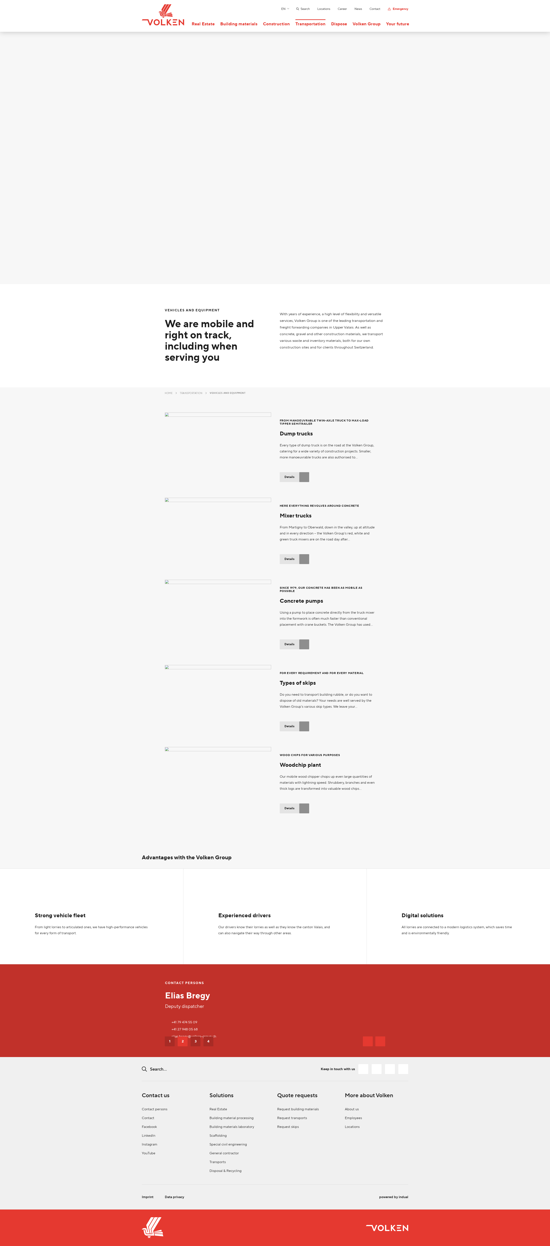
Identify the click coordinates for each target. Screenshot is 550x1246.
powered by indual (393, 1196)
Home (169, 393)
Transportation (191, 393)
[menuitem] (299, 9)
